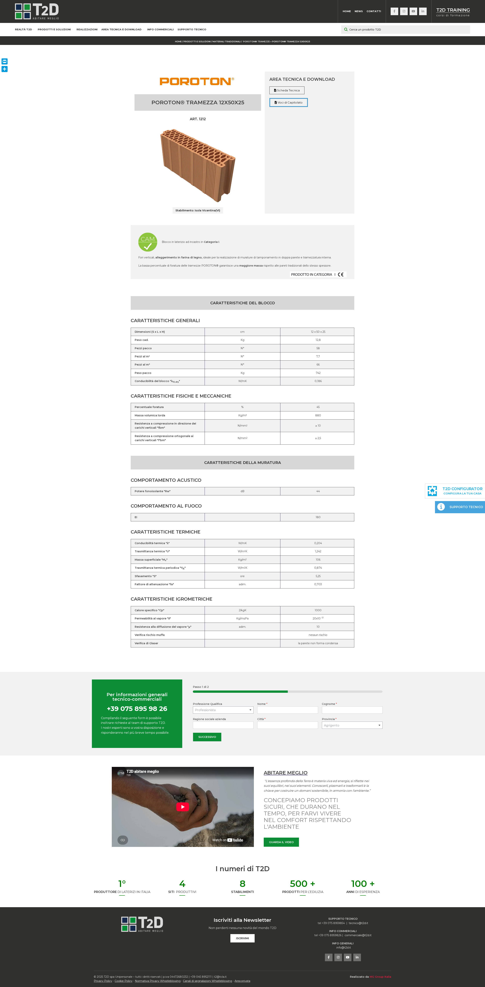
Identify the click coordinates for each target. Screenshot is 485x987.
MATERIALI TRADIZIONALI (227, 41)
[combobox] (352, 725)
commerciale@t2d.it (358, 935)
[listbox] (223, 710)
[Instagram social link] (404, 11)
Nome (262, 704)
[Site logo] (37, 11)
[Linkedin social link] (423, 11)
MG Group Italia (380, 976)
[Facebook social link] (394, 11)
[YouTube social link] (413, 11)
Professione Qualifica (207, 704)
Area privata (242, 981)
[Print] (4, 61)
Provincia (329, 719)
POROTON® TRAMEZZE (256, 41)
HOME (178, 41)
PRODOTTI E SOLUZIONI (197, 41)
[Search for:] (405, 29)
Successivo (207, 737)
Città (261, 719)
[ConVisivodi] (4, 69)
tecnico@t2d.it (358, 923)
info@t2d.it (343, 947)
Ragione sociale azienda (209, 719)
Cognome (329, 704)
